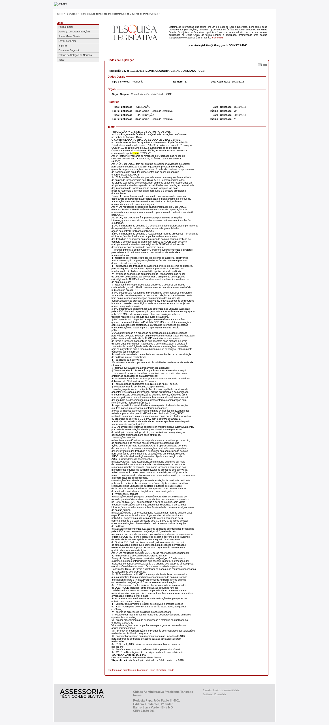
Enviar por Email (67, 41)
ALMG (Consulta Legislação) (74, 31)
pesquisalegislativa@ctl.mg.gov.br (208, 45)
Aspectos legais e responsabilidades (221, 690)
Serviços (72, 14)
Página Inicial (65, 26)
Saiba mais (217, 38)
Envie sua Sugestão (69, 50)
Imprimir (62, 45)
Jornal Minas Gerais (69, 36)
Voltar (61, 59)
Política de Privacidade (214, 694)
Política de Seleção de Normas (75, 55)
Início (60, 14)
